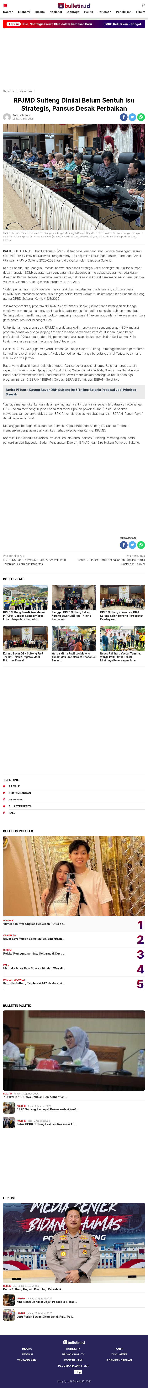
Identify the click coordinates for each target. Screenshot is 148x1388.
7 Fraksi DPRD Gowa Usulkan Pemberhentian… (35, 1097)
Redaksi (27, 1354)
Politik (7, 1093)
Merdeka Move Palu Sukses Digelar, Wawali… (34, 968)
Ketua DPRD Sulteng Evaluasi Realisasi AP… (47, 1124)
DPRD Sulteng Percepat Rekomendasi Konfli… (48, 1109)
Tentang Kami (27, 1360)
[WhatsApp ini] (141, 117)
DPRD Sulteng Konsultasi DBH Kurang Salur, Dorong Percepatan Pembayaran (121, 615)
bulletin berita (20, 806)
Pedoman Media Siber (73, 1365)
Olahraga (9, 935)
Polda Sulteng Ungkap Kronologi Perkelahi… (33, 1289)
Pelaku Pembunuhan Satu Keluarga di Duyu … (34, 953)
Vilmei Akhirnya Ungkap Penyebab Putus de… (34, 924)
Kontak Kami (73, 1360)
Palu (6, 965)
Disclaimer (119, 1354)
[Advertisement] (74, 59)
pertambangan (20, 792)
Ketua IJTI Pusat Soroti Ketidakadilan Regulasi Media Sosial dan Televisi (111, 559)
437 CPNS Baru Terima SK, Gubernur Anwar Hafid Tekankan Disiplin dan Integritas (34, 559)
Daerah (7, 979)
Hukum (7, 950)
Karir (119, 1348)
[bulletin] (74, 5)
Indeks (27, 1348)
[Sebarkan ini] (124, 117)
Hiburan (8, 920)
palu (12, 812)
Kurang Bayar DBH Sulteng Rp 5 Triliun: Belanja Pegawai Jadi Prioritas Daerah (23, 657)
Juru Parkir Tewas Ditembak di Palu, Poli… (45, 1316)
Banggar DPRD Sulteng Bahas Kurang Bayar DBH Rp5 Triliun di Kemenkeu (72, 615)
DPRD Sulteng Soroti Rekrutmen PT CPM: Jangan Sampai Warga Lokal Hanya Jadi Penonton (24, 615)
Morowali (16, 799)
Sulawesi (19, 979)
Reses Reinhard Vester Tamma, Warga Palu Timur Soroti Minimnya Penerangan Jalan (120, 657)
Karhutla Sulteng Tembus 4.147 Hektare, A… (33, 983)
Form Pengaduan (119, 1360)
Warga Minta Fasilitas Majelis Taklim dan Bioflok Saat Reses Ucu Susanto (74, 657)
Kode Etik (73, 1348)
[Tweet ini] (132, 117)
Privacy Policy (73, 1354)
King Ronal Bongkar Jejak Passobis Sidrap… (47, 1302)
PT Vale (14, 786)
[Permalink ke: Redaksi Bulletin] (7, 117)
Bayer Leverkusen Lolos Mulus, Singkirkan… (33, 938)
